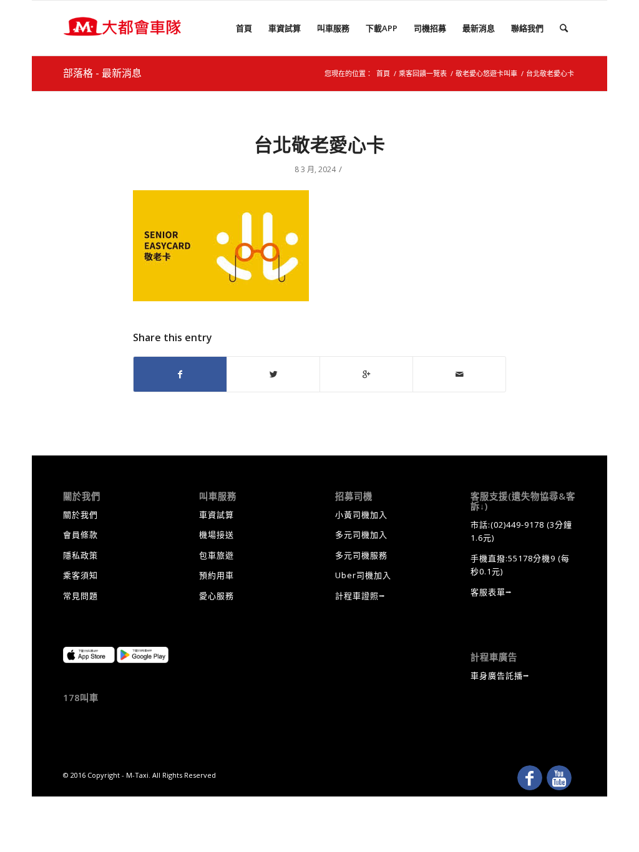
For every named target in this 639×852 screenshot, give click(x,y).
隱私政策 (80, 555)
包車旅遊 (216, 555)
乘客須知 (80, 575)
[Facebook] (529, 777)
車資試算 (216, 514)
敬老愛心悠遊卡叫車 (486, 73)
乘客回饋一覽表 (423, 73)
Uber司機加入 (363, 575)
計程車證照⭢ (360, 595)
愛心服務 (216, 595)
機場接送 (216, 534)
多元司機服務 (361, 555)
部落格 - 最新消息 (102, 73)
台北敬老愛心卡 (319, 144)
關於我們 (80, 514)
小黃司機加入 (361, 514)
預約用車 (216, 575)
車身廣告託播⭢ (500, 675)
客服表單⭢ (491, 592)
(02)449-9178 (517, 524)
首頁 (383, 73)
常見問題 (80, 595)
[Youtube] (559, 777)
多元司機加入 (361, 534)
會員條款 (80, 534)
